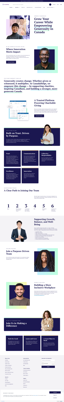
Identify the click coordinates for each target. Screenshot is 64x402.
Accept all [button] (55, 392)
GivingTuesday (25, 363)
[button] (62, 391)
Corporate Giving (8, 374)
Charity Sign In (25, 375)
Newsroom (25, 387)
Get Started (25, 371)
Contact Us (25, 385)
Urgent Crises (7, 363)
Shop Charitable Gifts (8, 368)
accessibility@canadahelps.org (39, 295)
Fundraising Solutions (26, 370)
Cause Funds (7, 361)
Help (44, 7)
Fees (6, 385)
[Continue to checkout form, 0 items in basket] (61, 4)
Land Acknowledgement (9, 384)
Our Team (6, 380)
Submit (48, 366)
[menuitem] (11, 7)
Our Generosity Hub (26, 360)
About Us (23, 7)
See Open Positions (11, 62)
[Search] (50, 4)
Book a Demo (25, 373)
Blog (24, 365)
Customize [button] (55, 397)
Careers (6, 378)
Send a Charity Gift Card (9, 372)
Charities (6, 360)
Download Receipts (38, 7)
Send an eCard (7, 370)
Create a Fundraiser (8, 365)
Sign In (58, 4)
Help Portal (25, 380)
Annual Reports (7, 382)
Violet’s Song (25, 361)
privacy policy (35, 395)
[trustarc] (61, 401)
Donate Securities (8, 367)
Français (54, 4)
